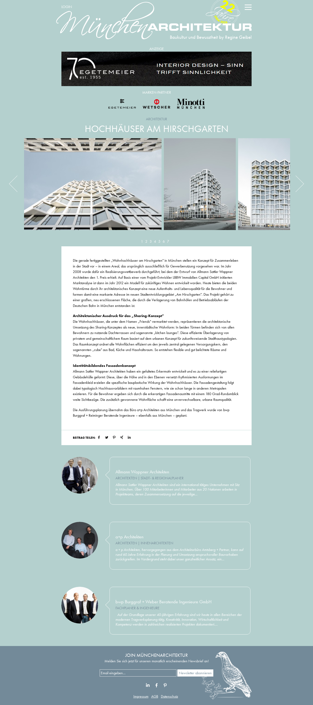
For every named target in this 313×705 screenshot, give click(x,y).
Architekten (126, 478)
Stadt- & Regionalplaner (162, 478)
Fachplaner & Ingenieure (137, 608)
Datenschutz (169, 696)
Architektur (156, 119)
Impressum (140, 696)
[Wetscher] (156, 104)
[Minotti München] (191, 104)
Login (66, 6)
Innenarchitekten (157, 543)
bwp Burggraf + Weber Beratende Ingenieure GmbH (163, 602)
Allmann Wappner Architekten (142, 472)
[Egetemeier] (156, 69)
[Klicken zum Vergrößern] (93, 187)
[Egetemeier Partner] (122, 104)
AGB (154, 696)
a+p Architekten (129, 537)
